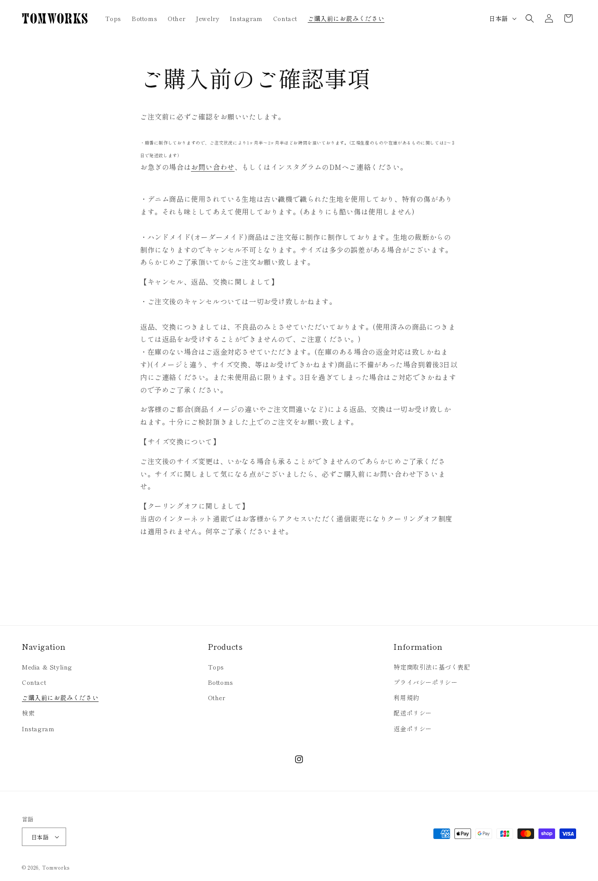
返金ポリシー (413, 728)
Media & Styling (47, 667)
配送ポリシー (413, 712)
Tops (216, 667)
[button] (529, 18)
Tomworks (56, 867)
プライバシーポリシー (425, 682)
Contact (34, 682)
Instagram (38, 728)
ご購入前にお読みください (60, 697)
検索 (28, 712)
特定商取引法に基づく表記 (432, 667)
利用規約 (406, 697)
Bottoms (220, 682)
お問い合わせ (213, 167)
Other (216, 697)
